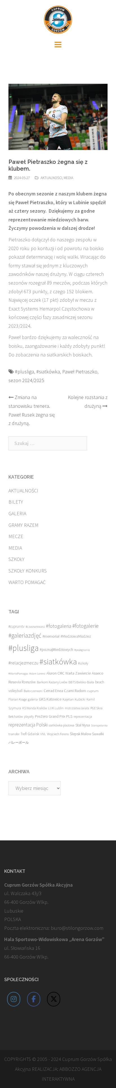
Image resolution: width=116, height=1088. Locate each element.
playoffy (29, 717)
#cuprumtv (16, 626)
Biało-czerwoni (33, 691)
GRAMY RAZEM (23, 525)
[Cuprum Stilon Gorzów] (58, 19)
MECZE (15, 536)
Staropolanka (99, 725)
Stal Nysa (82, 725)
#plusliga (24, 371)
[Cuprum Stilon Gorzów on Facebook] (34, 999)
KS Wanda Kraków (34, 708)
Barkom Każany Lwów (52, 682)
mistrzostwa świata (77, 708)
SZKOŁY (16, 559)
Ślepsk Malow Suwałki (87, 734)
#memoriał (51, 636)
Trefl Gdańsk (30, 734)
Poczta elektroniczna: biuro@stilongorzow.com (53, 928)
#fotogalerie (85, 625)
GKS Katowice (50, 699)
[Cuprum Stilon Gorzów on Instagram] (14, 999)
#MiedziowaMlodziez (76, 636)
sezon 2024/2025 (26, 380)
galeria (33, 699)
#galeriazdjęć (24, 635)
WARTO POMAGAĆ (27, 582)
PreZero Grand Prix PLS (53, 716)
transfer (13, 734)
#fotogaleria (58, 626)
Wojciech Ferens (58, 734)
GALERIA (17, 513)
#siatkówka (48, 371)
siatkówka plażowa (61, 725)
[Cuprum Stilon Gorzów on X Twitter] (54, 999)
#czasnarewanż (35, 627)
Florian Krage (17, 699)
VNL (43, 734)
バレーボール (18, 742)
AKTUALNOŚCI (51, 177)
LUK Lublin (56, 708)
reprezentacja (82, 717)
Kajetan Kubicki (74, 699)
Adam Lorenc (37, 673)
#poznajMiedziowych (56, 649)
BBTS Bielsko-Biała (81, 682)
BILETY (15, 502)
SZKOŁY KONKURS (27, 570)
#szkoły (83, 663)
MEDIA (68, 177)
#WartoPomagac (18, 673)
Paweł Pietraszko (79, 371)
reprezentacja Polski (28, 725)
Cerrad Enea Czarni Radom (65, 690)
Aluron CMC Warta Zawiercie (68, 673)
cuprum (93, 691)
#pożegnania (82, 650)
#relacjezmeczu (23, 663)
